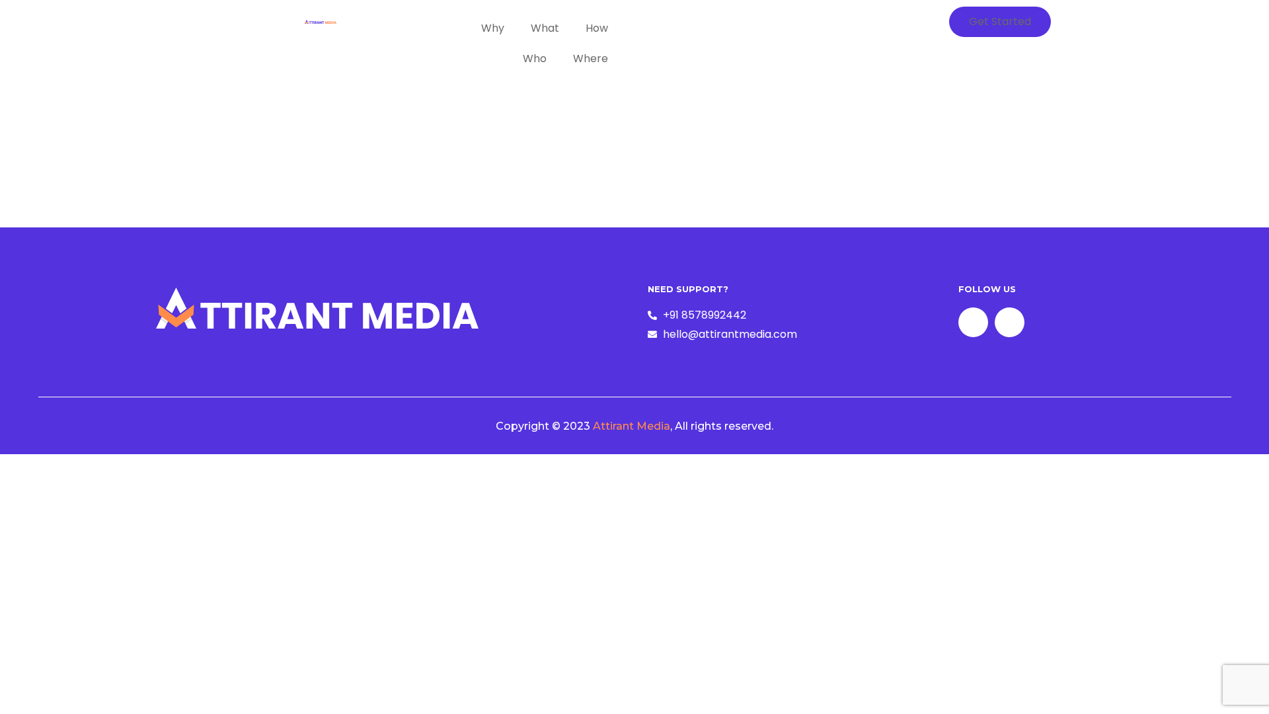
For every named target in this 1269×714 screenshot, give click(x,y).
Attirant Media (631, 426)
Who (535, 58)
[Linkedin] (1009, 322)
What (545, 28)
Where (590, 58)
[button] (1000, 22)
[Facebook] (973, 322)
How (597, 28)
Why (492, 28)
